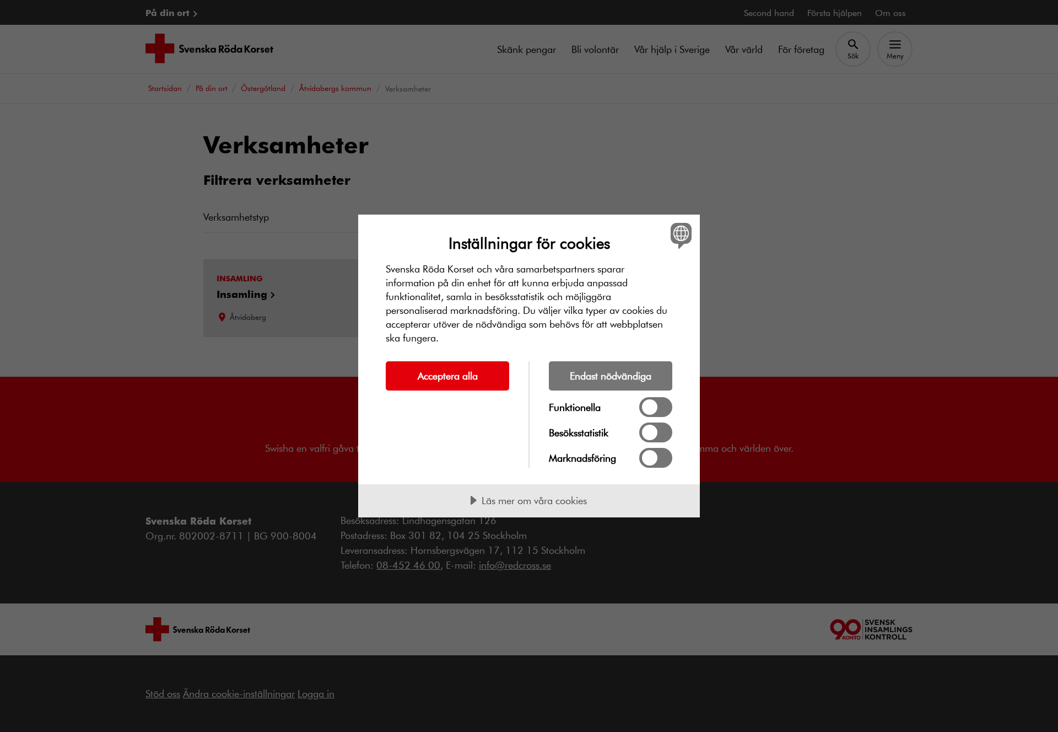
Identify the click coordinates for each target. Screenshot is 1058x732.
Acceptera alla (448, 375)
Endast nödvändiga (610, 375)
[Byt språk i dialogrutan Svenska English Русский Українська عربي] (679, 235)
